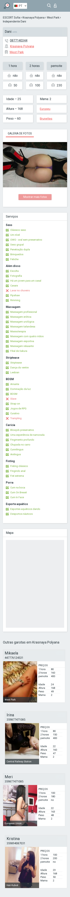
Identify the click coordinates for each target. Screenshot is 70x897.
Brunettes (46, 118)
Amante (14, 384)
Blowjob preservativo (22, 429)
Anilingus (15, 454)
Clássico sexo (18, 229)
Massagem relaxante (22, 346)
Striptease (16, 362)
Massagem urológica (22, 321)
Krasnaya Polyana (34, 17)
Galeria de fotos (20, 133)
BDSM (13, 393)
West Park (53, 17)
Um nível (15, 234)
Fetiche (14, 259)
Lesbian (14, 372)
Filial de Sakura (18, 350)
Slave (13, 398)
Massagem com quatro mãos (27, 336)
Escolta (14, 270)
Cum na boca (17, 487)
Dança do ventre (19, 367)
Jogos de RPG (18, 408)
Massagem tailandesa (22, 326)
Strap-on (15, 403)
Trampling (16, 418)
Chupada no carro (20, 444)
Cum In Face (17, 497)
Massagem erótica (20, 316)
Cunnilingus (16, 449)
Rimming (15, 300)
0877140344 (18, 40)
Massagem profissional (23, 311)
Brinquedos (16, 254)
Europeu (45, 109)
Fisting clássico (19, 466)
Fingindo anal (17, 470)
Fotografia (16, 275)
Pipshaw (15, 295)
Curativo (14, 413)
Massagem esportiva (22, 341)
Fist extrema (17, 475)
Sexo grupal (17, 244)
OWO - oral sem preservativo (26, 239)
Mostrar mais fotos (35, 196)
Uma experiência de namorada (27, 434)
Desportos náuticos (21, 513)
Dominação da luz (20, 389)
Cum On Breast (18, 492)
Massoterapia (18, 331)
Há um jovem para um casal (25, 280)
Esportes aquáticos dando (25, 509)
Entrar (56, 4)
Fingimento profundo (22, 439)
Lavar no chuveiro (20, 290)
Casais (14, 285)
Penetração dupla (20, 249)
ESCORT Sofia (11, 17)
